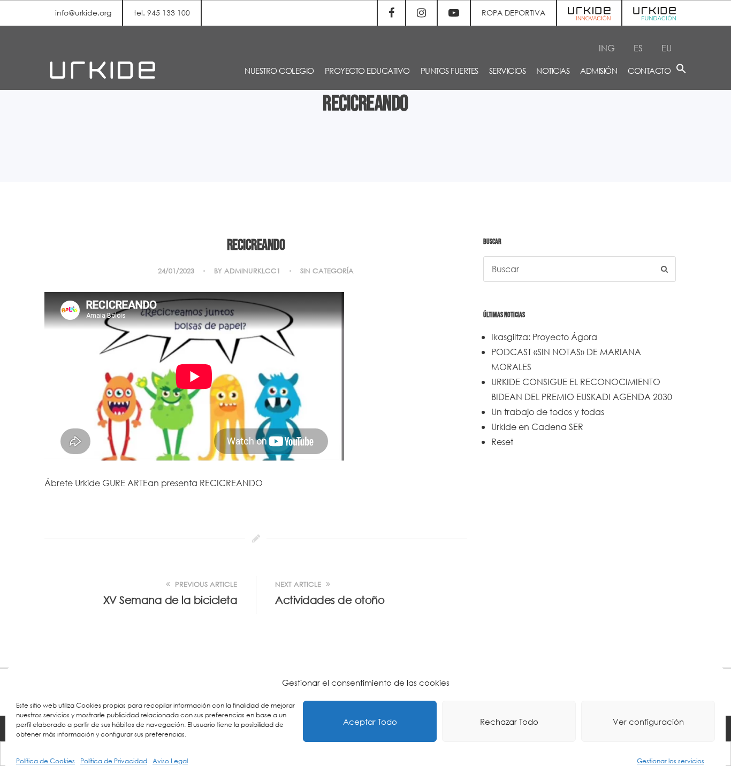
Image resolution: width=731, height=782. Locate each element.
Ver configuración (648, 721)
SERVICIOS (507, 70)
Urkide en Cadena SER (537, 426)
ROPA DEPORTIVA (513, 12)
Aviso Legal (170, 760)
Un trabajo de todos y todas (547, 411)
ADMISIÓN (598, 70)
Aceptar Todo (370, 721)
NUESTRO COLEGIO (279, 70)
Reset (502, 441)
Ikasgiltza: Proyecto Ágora (544, 336)
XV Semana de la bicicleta (170, 600)
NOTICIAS (552, 70)
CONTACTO (649, 70)
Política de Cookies (45, 760)
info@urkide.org (83, 12)
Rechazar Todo (509, 721)
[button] (681, 70)
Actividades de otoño (329, 600)
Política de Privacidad (113, 760)
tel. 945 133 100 (162, 12)
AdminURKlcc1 (252, 270)
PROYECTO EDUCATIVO (367, 70)
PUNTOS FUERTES (449, 70)
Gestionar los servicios (670, 760)
